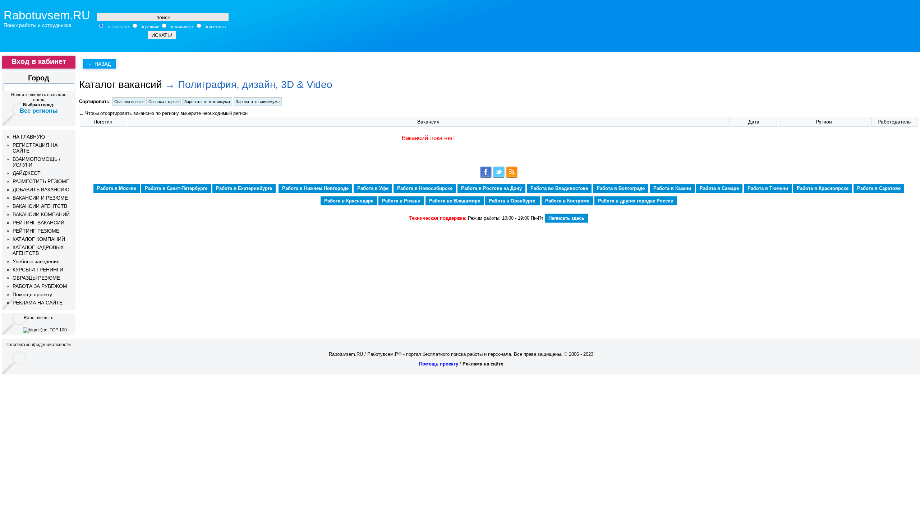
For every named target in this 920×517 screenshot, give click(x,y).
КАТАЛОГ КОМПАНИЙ (39, 239)
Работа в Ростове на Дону (491, 188)
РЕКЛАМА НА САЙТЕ (38, 303)
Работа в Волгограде (621, 188)
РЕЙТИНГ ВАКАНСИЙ (38, 222)
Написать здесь (566, 218)
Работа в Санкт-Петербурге (176, 188)
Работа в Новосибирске (424, 188)
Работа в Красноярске (822, 188)
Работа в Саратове (879, 188)
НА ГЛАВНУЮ (29, 137)
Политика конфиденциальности (38, 344)
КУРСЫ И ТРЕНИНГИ (38, 270)
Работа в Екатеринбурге (244, 188)
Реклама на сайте (483, 364)
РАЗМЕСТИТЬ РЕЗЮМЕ (41, 181)
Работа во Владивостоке (559, 188)
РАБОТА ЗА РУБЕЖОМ (40, 286)
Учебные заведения (36, 261)
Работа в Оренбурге (513, 201)
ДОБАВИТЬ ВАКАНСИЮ (41, 189)
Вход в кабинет (39, 61)
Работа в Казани (672, 188)
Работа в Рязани (401, 201)
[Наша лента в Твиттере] (499, 176)
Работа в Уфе (372, 188)
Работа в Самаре (719, 188)
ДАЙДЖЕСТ (27, 173)
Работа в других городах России (635, 201)
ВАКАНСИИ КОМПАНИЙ (41, 214)
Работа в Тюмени (768, 188)
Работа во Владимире (454, 201)
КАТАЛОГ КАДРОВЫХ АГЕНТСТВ (38, 250)
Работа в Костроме (567, 201)
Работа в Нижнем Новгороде (315, 188)
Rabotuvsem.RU (47, 15)
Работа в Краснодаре (348, 201)
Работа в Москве (116, 188)
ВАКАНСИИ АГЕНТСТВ (40, 206)
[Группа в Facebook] (486, 176)
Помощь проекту (32, 294)
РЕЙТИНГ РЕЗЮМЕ (36, 231)
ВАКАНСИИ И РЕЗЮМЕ (40, 198)
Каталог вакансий (120, 84)
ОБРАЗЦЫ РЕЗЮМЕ (36, 278)
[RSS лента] (512, 176)
